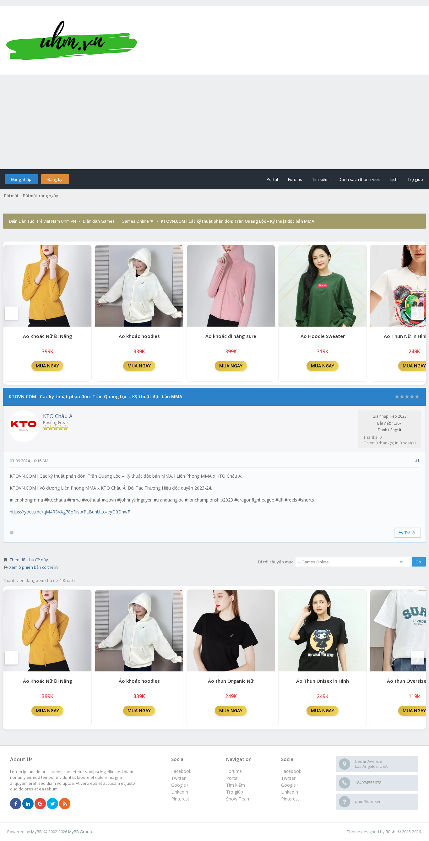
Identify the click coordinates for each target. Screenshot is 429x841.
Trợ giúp (415, 179)
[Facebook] (15, 804)
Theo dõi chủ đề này (29, 559)
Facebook (291, 771)
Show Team (238, 799)
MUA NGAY (47, 366)
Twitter (288, 778)
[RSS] (64, 804)
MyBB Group (80, 831)
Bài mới (11, 195)
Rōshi (391, 831)
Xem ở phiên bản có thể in (33, 567)
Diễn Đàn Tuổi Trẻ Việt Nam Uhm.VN (42, 221)
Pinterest (290, 799)
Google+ (290, 785)
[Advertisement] (214, 122)
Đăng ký (54, 179)
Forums (295, 179)
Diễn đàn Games (99, 221)
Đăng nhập (21, 179)
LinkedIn (289, 792)
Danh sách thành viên (359, 179)
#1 (417, 460)
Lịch (394, 179)
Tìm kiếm (320, 179)
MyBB (36, 831)
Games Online (135, 221)
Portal (272, 179)
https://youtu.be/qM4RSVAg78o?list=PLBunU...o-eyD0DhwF (70, 512)
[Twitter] (52, 804)
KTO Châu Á (58, 416)
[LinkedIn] (28, 804)
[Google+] (40, 804)
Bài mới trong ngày (40, 195)
